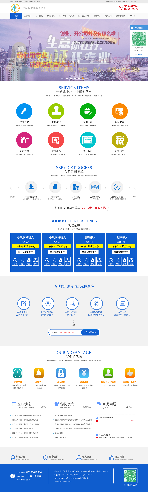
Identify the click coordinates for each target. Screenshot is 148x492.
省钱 (28, 264)
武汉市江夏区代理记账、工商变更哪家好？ (27, 424)
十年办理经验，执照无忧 (56, 154)
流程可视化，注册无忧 (88, 126)
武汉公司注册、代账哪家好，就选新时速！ (27, 415)
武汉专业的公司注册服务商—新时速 (25, 433)
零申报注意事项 (60, 437)
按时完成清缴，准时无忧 (120, 154)
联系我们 (134, 2)
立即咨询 (92, 332)
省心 (22, 264)
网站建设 (108, 16)
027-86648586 (130, 6)
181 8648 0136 (131, 8)
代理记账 (51, 16)
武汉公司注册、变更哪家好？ (22, 429)
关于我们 (27, 16)
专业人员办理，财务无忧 (88, 154)
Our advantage (74, 352)
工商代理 (62, 16)
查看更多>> (44, 407)
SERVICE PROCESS (74, 167)
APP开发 (131, 16)
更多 (74, 325)
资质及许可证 (74, 16)
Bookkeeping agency (74, 221)
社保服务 (97, 16)
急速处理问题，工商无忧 (56, 126)
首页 (16, 16)
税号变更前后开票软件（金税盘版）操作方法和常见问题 (73, 425)
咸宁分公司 (67, 482)
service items (74, 88)
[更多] (132, 417)
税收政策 (117, 2)
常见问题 (125, 2)
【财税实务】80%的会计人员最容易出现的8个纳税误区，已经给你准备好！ (73, 429)
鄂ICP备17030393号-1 (62, 478)
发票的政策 (59, 433)
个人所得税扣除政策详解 (63, 415)
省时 (15, 264)
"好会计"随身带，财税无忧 (24, 126)
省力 (35, 264)
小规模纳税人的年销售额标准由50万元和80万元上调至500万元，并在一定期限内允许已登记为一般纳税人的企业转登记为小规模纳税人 (73, 420)
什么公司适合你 (104, 431)
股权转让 (85, 16)
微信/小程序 (120, 16)
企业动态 (109, 2)
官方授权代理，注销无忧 (24, 154)
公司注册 (39, 16)
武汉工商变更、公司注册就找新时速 (25, 420)
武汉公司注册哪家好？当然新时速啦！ (26, 437)
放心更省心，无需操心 (120, 126)
